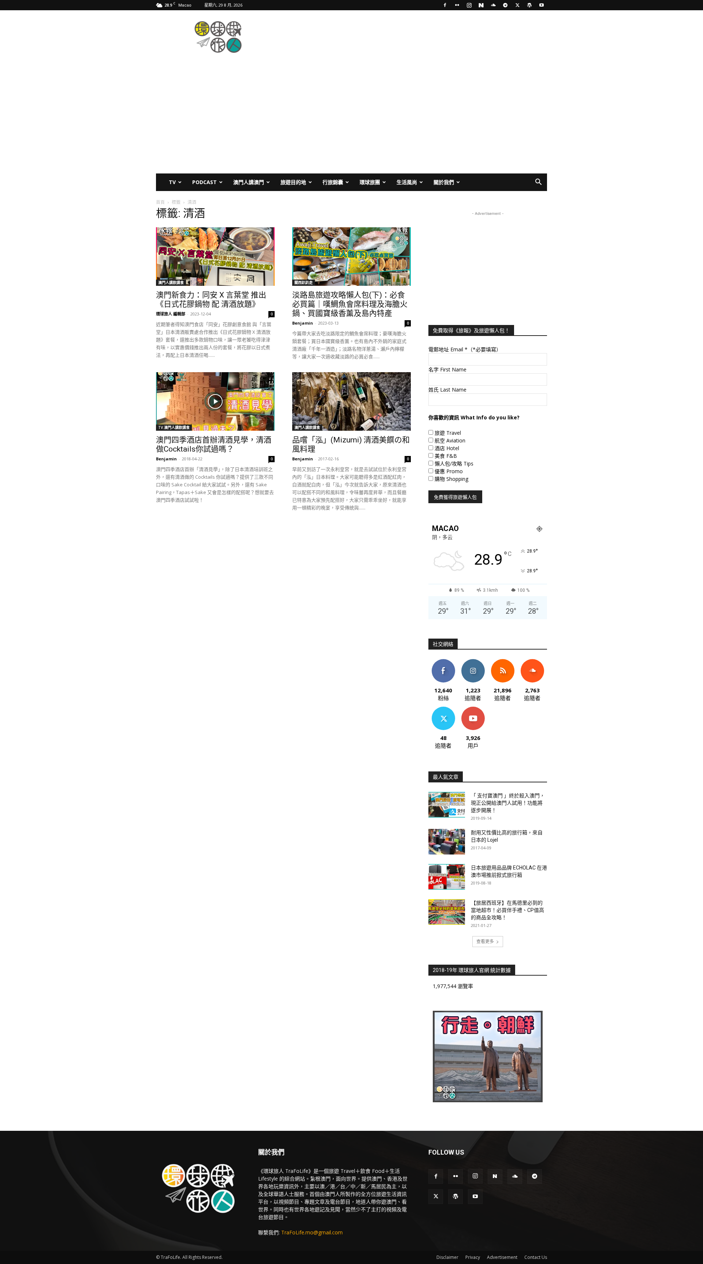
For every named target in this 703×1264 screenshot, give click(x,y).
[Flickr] (456, 5)
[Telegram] (505, 5)
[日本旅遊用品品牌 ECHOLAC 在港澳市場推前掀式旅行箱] (446, 877)
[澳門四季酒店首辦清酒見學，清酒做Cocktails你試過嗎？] (215, 401)
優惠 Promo (449, 471)
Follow (472, 662)
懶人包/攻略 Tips (454, 463)
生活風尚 (407, 182)
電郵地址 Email (464, 349)
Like (443, 662)
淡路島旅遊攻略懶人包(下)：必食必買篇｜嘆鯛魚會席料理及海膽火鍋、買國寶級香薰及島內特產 (350, 304)
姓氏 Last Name (447, 389)
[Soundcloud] (493, 5)
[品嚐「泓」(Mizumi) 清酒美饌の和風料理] (351, 401)
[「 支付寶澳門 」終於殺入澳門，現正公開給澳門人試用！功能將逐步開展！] (446, 805)
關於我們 (444, 182)
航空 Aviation (450, 440)
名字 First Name (447, 369)
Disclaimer (447, 1257)
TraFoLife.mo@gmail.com (312, 1232)
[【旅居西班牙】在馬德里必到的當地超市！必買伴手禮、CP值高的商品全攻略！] (446, 912)
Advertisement (502, 1257)
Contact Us (535, 1257)
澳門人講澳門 (248, 182)
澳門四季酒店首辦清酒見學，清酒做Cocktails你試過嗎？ (213, 444)
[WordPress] (529, 5)
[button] (538, 182)
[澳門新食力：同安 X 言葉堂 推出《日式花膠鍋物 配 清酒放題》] (215, 256)
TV (172, 182)
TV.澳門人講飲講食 (174, 427)
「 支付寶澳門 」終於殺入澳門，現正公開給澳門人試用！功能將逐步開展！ (508, 803)
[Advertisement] (413, 36)
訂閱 (473, 709)
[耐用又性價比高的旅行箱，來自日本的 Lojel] (446, 841)
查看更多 (485, 941)
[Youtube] (541, 5)
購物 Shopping (451, 478)
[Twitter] (517, 5)
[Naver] (481, 5)
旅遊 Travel (448, 432)
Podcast (204, 182)
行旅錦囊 (333, 182)
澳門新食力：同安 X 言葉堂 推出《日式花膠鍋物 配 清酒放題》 (211, 299)
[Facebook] (444, 5)
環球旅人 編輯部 (170, 314)
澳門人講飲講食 (171, 282)
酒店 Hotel (447, 448)
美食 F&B (446, 455)
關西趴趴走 (303, 282)
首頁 (160, 202)
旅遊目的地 (293, 182)
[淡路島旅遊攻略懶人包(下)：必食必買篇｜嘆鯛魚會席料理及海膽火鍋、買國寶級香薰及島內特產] (351, 256)
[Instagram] (469, 5)
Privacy (472, 1257)
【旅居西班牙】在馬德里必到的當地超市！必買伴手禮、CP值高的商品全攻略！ (507, 910)
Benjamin (302, 323)
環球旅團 (370, 182)
